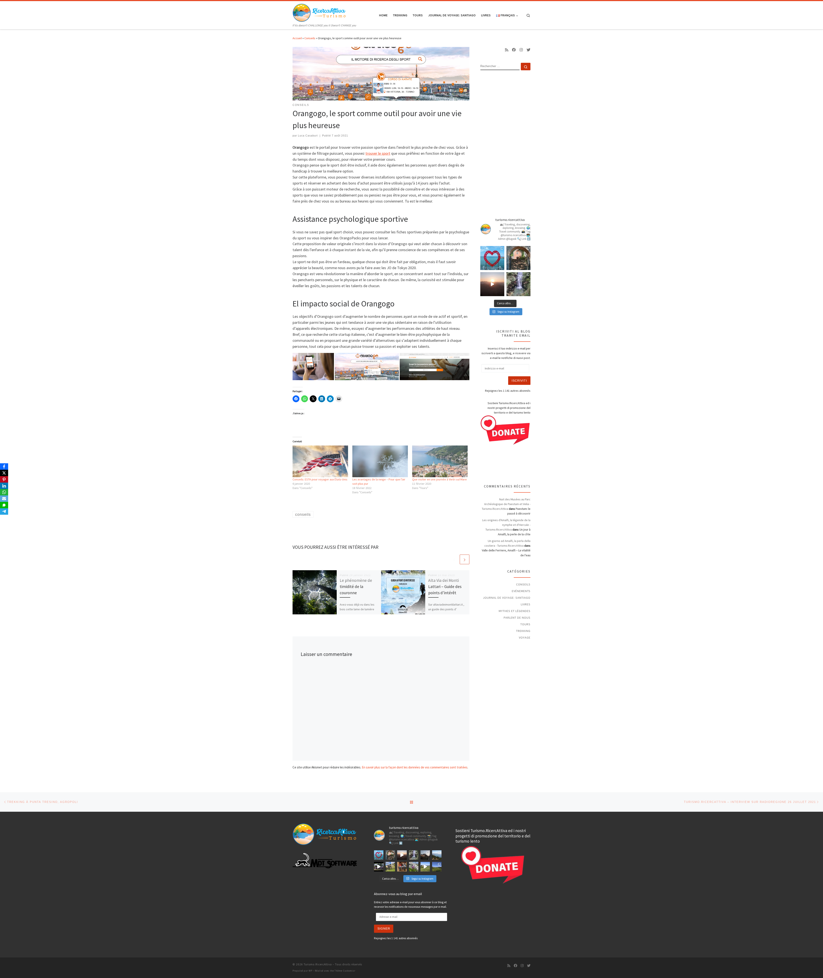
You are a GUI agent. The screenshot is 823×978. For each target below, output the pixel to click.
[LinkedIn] (4, 486)
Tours (525, 624)
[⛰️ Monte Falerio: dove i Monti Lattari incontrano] (437, 855)
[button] (313, 366)
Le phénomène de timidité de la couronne (356, 586)
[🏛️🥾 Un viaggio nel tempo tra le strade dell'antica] (378, 866)
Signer (383, 928)
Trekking (523, 631)
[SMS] (4, 505)
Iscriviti (519, 380)
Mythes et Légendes (514, 611)
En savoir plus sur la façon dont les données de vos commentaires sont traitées (414, 767)
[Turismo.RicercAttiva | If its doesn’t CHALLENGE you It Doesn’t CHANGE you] (319, 12)
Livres (525, 604)
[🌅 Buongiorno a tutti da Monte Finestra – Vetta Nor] (492, 284)
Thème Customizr (345, 970)
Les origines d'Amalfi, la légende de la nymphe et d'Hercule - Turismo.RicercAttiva (506, 524)
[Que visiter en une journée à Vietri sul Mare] (440, 461)
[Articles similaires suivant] (464, 559)
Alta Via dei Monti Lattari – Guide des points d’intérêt (444, 586)
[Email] (4, 498)
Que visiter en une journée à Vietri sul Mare (439, 479)
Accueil (297, 38)
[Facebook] (4, 466)
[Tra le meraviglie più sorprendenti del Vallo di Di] (390, 866)
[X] (4, 473)
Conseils (309, 38)
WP (310, 970)
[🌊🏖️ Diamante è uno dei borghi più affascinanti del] (425, 855)
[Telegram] (4, 511)
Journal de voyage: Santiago (506, 598)
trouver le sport (377, 153)
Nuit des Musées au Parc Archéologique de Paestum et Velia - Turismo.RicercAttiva (506, 504)
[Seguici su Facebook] (514, 50)
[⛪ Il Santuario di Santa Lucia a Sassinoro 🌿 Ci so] (518, 258)
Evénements (521, 591)
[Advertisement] (505, 143)
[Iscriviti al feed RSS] (506, 50)
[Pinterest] (4, 479)
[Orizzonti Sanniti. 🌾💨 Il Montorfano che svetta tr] (425, 866)
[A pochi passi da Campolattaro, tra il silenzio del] (437, 866)
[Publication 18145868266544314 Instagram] (492, 258)
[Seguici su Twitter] (528, 50)
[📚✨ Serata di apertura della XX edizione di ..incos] (402, 866)
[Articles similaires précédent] (454, 559)
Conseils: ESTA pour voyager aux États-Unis (320, 479)
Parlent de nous (517, 618)
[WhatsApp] (4, 492)
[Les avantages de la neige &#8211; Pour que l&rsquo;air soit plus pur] (380, 461)
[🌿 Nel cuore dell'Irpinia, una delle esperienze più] (518, 284)
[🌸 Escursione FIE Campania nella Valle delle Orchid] (413, 866)
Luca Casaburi (308, 135)
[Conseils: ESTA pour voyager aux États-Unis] (320, 461)
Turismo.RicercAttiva (318, 964)
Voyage (524, 637)
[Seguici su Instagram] (521, 50)
